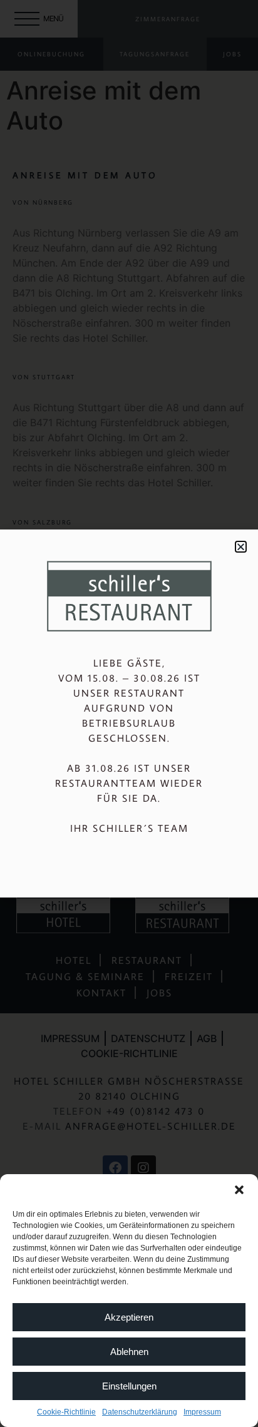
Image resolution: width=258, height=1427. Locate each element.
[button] (239, 1190)
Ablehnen (129, 1351)
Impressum (202, 1412)
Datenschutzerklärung (139, 1412)
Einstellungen (129, 1386)
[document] (129, 713)
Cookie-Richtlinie (66, 1412)
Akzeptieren (129, 1317)
